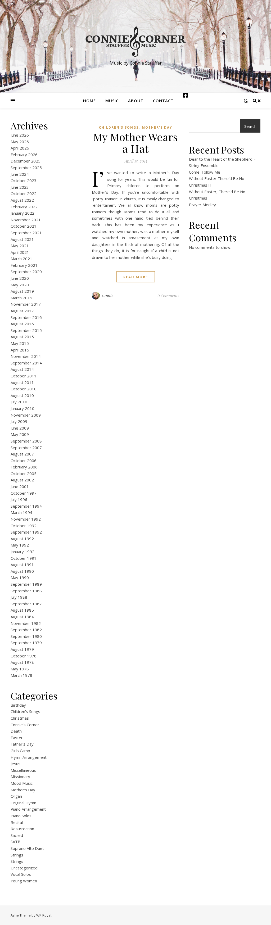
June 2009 (20, 428)
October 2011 (24, 375)
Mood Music (22, 783)
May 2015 (20, 343)
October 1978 (24, 655)
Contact (163, 100)
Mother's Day (23, 789)
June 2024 (20, 174)
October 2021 (24, 226)
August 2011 (22, 382)
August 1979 (22, 649)
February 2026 (24, 154)
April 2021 (20, 252)
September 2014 (26, 363)
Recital (17, 822)
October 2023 (24, 180)
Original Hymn (23, 802)
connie (108, 295)
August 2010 (22, 395)
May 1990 (20, 577)
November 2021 (26, 219)
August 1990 (22, 571)
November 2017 (26, 304)
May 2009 (20, 434)
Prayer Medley (202, 204)
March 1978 (21, 675)
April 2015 (20, 350)
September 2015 (26, 330)
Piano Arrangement (28, 809)
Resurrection (22, 828)
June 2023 (20, 187)
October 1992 (24, 525)
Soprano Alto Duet (27, 848)
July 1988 (19, 597)
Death (16, 731)
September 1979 (26, 642)
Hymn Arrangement (29, 757)
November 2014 (26, 356)
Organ (16, 796)
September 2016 (26, 317)
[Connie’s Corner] (135, 41)
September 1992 (26, 532)
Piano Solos (21, 815)
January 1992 (22, 551)
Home (89, 100)
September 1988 (26, 590)
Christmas (20, 718)
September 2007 (26, 447)
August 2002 (22, 479)
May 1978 (20, 668)
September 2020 (26, 271)
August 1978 (22, 662)
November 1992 (26, 519)
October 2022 (24, 193)
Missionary (20, 776)
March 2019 (21, 297)
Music (112, 100)
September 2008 (26, 441)
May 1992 (20, 545)
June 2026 (20, 135)
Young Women (24, 880)
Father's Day (22, 744)
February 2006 (24, 467)
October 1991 (24, 558)
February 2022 (24, 206)
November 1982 (26, 623)
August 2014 (22, 369)
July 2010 (19, 401)
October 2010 (24, 388)
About (135, 100)
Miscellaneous (23, 770)
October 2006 (24, 460)
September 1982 (26, 629)
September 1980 (26, 636)
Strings (17, 855)
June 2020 (20, 278)
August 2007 (22, 454)
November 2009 (26, 415)
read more (135, 276)
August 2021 (22, 239)
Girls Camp (20, 750)
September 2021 (26, 232)
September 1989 (26, 584)
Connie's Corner (25, 724)
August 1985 (22, 610)
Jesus (15, 763)
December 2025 (25, 161)
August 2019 (22, 291)
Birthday (18, 705)
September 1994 (26, 506)
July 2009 (19, 421)
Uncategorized (24, 867)
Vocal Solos (21, 874)
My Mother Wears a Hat (135, 142)
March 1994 (21, 512)
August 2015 (22, 336)
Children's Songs (25, 711)
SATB (15, 841)
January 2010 (22, 408)
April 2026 (20, 148)
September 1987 (26, 603)
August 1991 (22, 564)
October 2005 (24, 473)
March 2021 (21, 258)
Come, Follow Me (204, 172)
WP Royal (43, 915)
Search (250, 126)
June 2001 (20, 486)
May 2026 (20, 141)
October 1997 (24, 493)
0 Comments (168, 295)
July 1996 (19, 499)
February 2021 (24, 265)
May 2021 (20, 245)
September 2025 (26, 167)
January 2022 (22, 213)
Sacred (17, 835)
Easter (17, 737)
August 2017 (22, 310)
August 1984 (22, 616)
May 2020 (20, 284)
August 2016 (22, 323)
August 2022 (22, 200)
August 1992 (22, 538)
